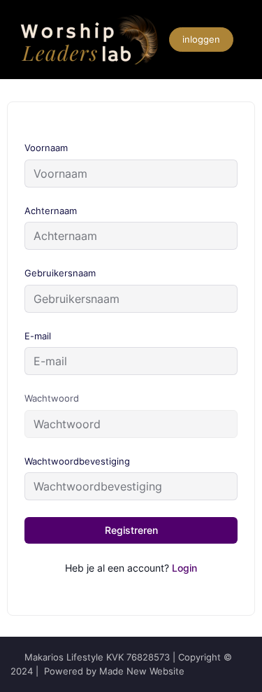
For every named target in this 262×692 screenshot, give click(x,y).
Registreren (131, 530)
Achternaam (50, 210)
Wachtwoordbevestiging (77, 461)
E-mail (37, 335)
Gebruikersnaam (60, 272)
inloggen (201, 39)
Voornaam (46, 147)
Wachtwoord (51, 398)
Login (184, 568)
